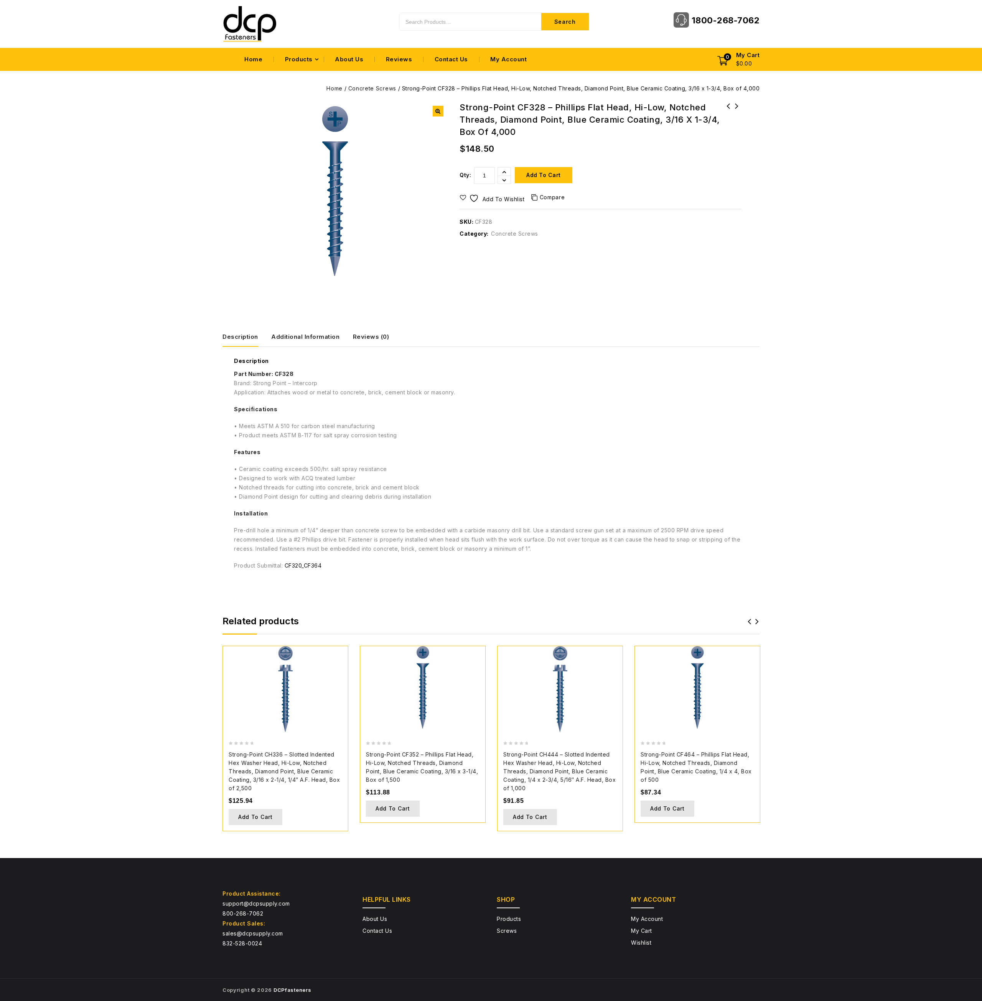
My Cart (641, 930)
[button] (438, 111)
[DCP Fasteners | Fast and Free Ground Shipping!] (249, 24)
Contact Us (451, 59)
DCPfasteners (292, 990)
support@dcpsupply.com (256, 903)
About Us (349, 59)
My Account (508, 59)
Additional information (305, 336)
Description (240, 336)
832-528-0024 (242, 943)
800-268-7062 (242, 913)
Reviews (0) (371, 336)
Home (253, 59)
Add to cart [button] (255, 817)
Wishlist (641, 942)
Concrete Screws (372, 88)
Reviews (399, 59)
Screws (507, 930)
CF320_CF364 (303, 565)
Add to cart (543, 175)
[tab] (246, 336)
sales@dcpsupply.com (252, 933)
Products (299, 59)
